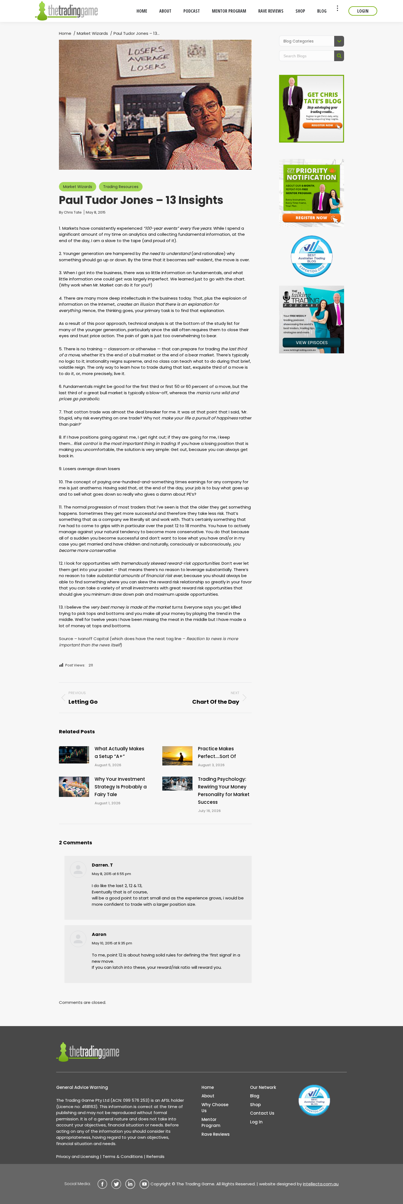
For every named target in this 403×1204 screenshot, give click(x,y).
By (70, 212)
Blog (254, 1096)
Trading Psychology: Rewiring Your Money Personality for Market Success (223, 790)
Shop (255, 1105)
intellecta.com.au (321, 1184)
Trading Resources (120, 186)
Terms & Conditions (123, 1156)
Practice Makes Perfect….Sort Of (217, 752)
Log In (256, 1122)
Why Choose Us (215, 1108)
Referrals (155, 1156)
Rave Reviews (216, 1134)
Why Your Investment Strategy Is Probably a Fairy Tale (121, 787)
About (208, 1096)
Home (208, 1087)
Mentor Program (211, 1123)
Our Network (263, 1087)
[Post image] (74, 754)
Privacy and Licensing (77, 1156)
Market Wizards (77, 186)
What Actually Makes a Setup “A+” (119, 752)
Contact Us (262, 1113)
